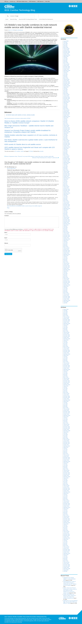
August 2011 (65, 270)
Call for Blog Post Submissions (46, 19)
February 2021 (66, 125)
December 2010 (66, 281)
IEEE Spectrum (40, 1)
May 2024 (65, 75)
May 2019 (65, 152)
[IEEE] (72, 6)
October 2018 (66, 161)
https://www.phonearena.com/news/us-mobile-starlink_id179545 (17, 118)
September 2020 (66, 131)
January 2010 (66, 295)
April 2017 (65, 184)
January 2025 (66, 65)
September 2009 (66, 300)
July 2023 (65, 88)
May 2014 (65, 228)
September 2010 (66, 284)
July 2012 (65, 256)
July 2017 (65, 180)
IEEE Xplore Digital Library (22, 1)
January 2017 (66, 187)
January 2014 (66, 233)
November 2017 (66, 175)
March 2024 (65, 78)
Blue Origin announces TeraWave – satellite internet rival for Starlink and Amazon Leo (28, 126)
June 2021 (65, 120)
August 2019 (65, 148)
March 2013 (65, 246)
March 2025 (65, 62)
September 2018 (66, 162)
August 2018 (65, 163)
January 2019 (66, 157)
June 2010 (65, 288)
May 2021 (65, 121)
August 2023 (65, 87)
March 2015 (65, 216)
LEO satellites (17, 151)
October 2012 (66, 253)
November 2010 (66, 282)
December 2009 (66, 296)
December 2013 (66, 235)
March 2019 (65, 154)
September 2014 (66, 223)
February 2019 (66, 156)
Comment (6, 215)
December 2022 (66, 97)
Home (6, 19)
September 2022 (66, 101)
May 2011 (65, 274)
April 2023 (65, 92)
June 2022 (65, 104)
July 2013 (65, 241)
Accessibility (19, 616)
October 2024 (66, 69)
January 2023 (66, 95)
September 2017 (66, 177)
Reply (8, 207)
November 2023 (66, 83)
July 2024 (65, 72)
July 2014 (65, 226)
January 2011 (66, 279)
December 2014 (66, 219)
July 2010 (65, 287)
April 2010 (65, 291)
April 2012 (65, 260)
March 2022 (65, 108)
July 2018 (65, 164)
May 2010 (65, 290)
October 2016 (66, 191)
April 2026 (65, 46)
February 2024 (66, 79)
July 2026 (65, 42)
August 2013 (65, 240)
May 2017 (65, 182)
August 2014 (65, 224)
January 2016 (66, 203)
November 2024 (66, 67)
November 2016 (66, 190)
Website (6, 243)
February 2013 (66, 247)
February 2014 (66, 232)
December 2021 (66, 112)
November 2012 (66, 251)
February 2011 (66, 278)
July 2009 (65, 302)
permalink (41, 151)
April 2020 (65, 138)
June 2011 (65, 273)
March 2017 (65, 185)
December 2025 (66, 51)
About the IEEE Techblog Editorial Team (28, 19)
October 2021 (66, 115)
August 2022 (65, 102)
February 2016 (66, 201)
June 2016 (65, 196)
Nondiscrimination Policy (42, 616)
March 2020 (65, 139)
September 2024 (66, 70)
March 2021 (65, 124)
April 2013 (65, 245)
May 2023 (65, 90)
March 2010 (65, 292)
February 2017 (66, 186)
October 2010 (66, 283)
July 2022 (65, 103)
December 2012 (66, 250)
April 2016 (65, 199)
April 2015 (65, 214)
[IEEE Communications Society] (62, 618)
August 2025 (65, 56)
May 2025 (65, 60)
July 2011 (65, 272)
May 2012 (65, 259)
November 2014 (66, 221)
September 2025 (66, 55)
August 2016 (65, 194)
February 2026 (66, 48)
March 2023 (65, 93)
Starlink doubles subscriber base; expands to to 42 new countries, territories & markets (30, 136)
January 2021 (66, 126)
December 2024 (66, 66)
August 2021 (65, 117)
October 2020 (66, 130)
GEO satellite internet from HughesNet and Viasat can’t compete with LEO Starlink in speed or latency (29, 148)
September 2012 (66, 254)
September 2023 (66, 85)
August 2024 (65, 71)
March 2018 (65, 170)
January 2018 (66, 172)
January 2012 (66, 264)
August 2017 (65, 178)
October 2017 (66, 176)
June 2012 (65, 258)
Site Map (15, 616)
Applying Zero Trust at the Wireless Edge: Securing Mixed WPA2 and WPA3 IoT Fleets (70, 602)
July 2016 (65, 195)
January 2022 (66, 111)
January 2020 (66, 141)
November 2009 (66, 297)
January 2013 (66, 249)
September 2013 (66, 239)
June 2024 (65, 74)
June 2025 (65, 58)
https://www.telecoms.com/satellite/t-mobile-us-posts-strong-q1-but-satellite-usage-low (24, 205)
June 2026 (65, 43)
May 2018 (65, 167)
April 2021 (65, 122)
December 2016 (66, 189)
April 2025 (65, 61)
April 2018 (65, 168)
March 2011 (65, 277)
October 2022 (66, 99)
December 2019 (66, 143)
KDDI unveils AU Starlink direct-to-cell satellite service (22, 144)
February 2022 (66, 110)
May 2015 (65, 213)
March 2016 (65, 200)
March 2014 (65, 231)
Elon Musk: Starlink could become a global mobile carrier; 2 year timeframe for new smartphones (30, 140)
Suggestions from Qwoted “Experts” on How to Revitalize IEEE (69, 579)
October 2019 (66, 145)
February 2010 (66, 293)
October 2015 (66, 207)
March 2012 (65, 262)
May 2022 (65, 106)
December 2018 (66, 158)
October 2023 (66, 84)
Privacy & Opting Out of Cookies (29, 616)
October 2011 (66, 268)
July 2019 (65, 149)
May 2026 (65, 44)
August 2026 (65, 41)
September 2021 (66, 116)
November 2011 (66, 267)
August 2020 (65, 133)
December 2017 (66, 173)
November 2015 (66, 205)
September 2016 (66, 193)
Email (5, 237)
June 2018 (65, 166)
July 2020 (65, 134)
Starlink (22, 151)
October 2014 (66, 222)
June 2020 (65, 135)
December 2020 (66, 127)
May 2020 (65, 136)
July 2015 (65, 210)
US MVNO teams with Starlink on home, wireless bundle (20, 115)
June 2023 (65, 89)
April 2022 (65, 107)
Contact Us (10, 616)
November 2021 (66, 113)
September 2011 (66, 269)
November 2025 (66, 52)
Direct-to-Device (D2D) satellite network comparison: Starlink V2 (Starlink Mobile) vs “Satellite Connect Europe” (29, 122)
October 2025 (66, 53)
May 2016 (65, 198)
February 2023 (66, 94)
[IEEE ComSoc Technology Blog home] (9, 6)
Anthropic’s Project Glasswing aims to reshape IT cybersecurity (45, 157)
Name (5, 232)
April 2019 (65, 153)
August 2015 (65, 209)
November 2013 (66, 236)
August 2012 (65, 255)
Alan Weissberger (19, 30)
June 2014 (65, 227)
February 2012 (66, 263)
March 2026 (65, 47)
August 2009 (65, 301)
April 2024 (65, 76)
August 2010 (65, 286)
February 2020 (66, 140)
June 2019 (65, 150)
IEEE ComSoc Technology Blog (19, 10)
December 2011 (66, 265)
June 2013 (65, 242)
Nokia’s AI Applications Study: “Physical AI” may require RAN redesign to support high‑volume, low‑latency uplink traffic (29, 156)
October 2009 (66, 299)
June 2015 (65, 212)
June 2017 (65, 181)
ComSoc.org (12, 1)
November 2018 (66, 159)
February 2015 (66, 217)
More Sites (47, 1)
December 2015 (66, 204)
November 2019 (66, 144)
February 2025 (66, 64)
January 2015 (66, 218)
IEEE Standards (32, 1)
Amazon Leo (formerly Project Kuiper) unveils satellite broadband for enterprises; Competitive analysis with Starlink (27, 131)
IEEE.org (6, 1)
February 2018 (66, 171)
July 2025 (65, 57)
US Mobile (31, 151)
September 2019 (66, 147)
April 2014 (65, 230)
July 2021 (65, 118)
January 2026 (66, 50)
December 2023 (66, 81)
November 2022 (66, 98)
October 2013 (66, 237)
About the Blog (13, 19)
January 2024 (66, 80)
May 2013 (65, 244)
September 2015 (66, 208)
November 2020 (66, 129)
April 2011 (65, 276)
